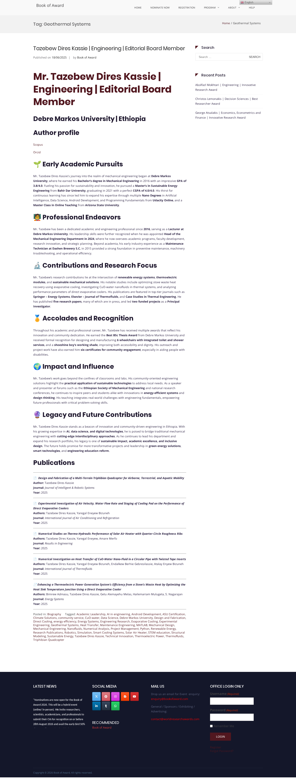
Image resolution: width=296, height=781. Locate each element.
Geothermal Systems (65, 625)
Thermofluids (174, 636)
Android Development (146, 614)
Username (224, 694)
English (248, 2)
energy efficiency (65, 621)
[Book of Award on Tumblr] (106, 706)
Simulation (84, 632)
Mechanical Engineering (49, 629)
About (232, 7)
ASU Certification (173, 614)
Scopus (38, 144)
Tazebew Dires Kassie (89, 636)
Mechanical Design (161, 625)
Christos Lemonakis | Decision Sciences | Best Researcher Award (226, 101)
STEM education (159, 632)
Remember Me (223, 726)
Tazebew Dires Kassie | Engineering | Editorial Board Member (109, 48)
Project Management (125, 629)
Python (144, 629)
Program (210, 7)
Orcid (37, 152)
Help (252, 7)
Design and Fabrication (169, 618)
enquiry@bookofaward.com (169, 699)
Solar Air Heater (136, 632)
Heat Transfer (89, 625)
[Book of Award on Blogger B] (125, 696)
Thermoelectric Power (149, 636)
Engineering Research (115, 621)
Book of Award (50, 5)
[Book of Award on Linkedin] (96, 706)
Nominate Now (160, 7)
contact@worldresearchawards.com (175, 719)
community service (71, 618)
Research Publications (48, 632)
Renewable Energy (163, 629)
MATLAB (141, 625)
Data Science (109, 618)
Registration (186, 7)
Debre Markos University (136, 618)
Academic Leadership (91, 614)
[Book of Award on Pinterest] (106, 696)
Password (224, 710)
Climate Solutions (45, 618)
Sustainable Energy (60, 636)
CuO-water (92, 618)
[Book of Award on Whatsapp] (115, 706)
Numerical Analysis (96, 629)
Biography (54, 614)
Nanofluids (74, 629)
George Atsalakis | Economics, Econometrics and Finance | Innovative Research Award (228, 115)
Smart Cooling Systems (108, 632)
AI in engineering (118, 614)
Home (138, 7)
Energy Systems (88, 621)
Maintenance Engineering (117, 625)
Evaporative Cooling (144, 621)
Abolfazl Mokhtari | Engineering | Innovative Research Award (225, 87)
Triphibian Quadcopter (48, 640)
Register (215, 747)
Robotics (70, 632)
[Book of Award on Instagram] (115, 696)
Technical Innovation (119, 636)
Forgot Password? (221, 751)
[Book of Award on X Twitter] (96, 696)
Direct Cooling (42, 621)
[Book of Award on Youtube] (134, 696)
